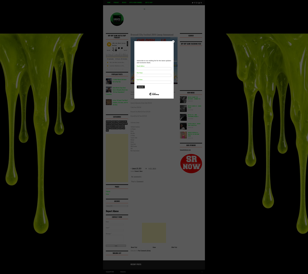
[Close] (173, 41)
